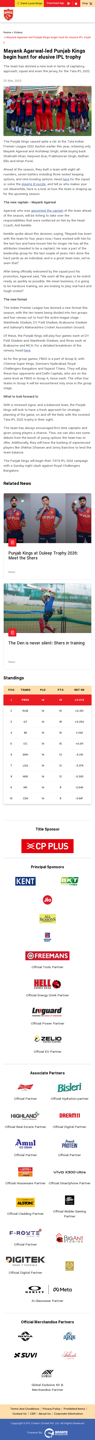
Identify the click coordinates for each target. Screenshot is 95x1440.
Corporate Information (68, 1414)
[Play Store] (69, 3)
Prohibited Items (74, 1409)
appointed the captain (47, 211)
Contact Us (19, 1414)
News (11, 572)
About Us (45, 1414)
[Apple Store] (76, 3)
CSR (33, 1414)
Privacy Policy (51, 1409)
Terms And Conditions (24, 1409)
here (66, 179)
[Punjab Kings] (8, 14)
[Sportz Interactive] (55, 1432)
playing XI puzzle (34, 184)
